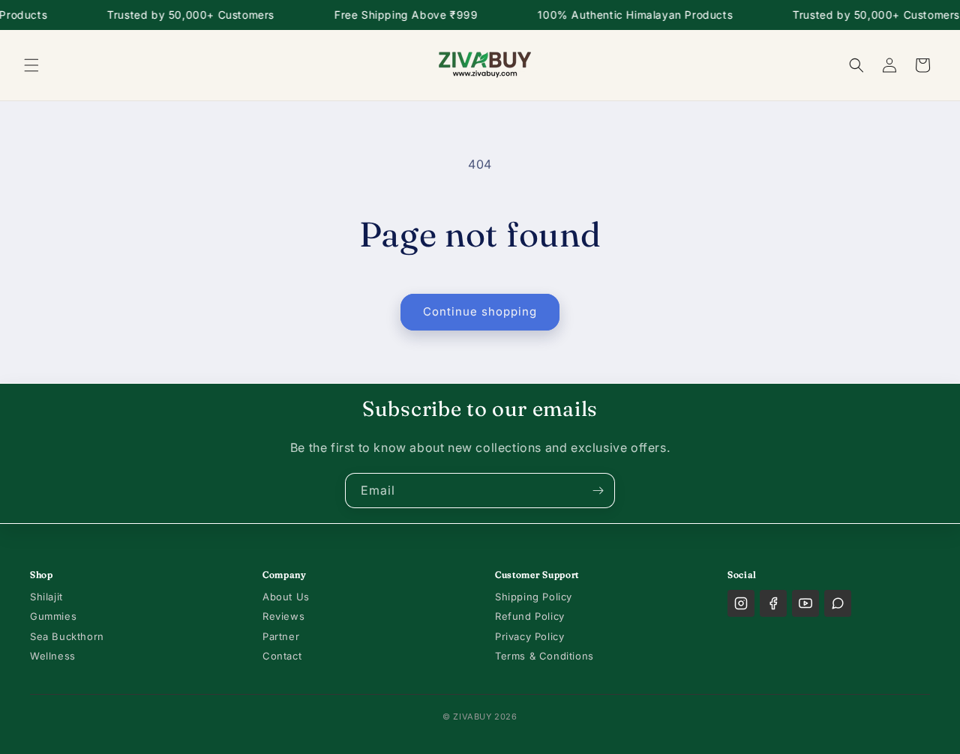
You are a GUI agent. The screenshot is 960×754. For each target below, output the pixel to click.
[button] (31, 65)
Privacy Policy (529, 636)
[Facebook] (773, 603)
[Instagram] (741, 603)
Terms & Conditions (544, 656)
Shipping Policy (533, 597)
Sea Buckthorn (67, 636)
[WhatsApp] (837, 603)
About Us (286, 597)
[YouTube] (805, 603)
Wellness (53, 656)
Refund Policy (530, 616)
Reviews (283, 616)
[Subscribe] (597, 490)
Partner (280, 636)
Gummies (53, 616)
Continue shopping (480, 311)
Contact (282, 656)
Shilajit (46, 597)
